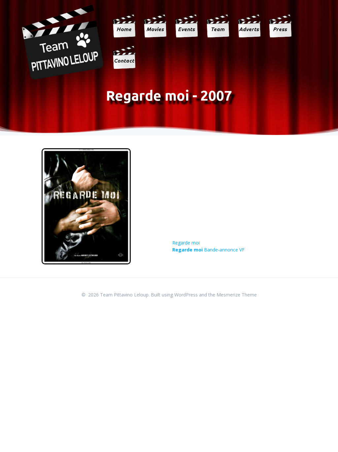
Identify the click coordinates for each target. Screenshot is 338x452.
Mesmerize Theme (237, 295)
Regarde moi (186, 243)
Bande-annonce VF (208, 250)
